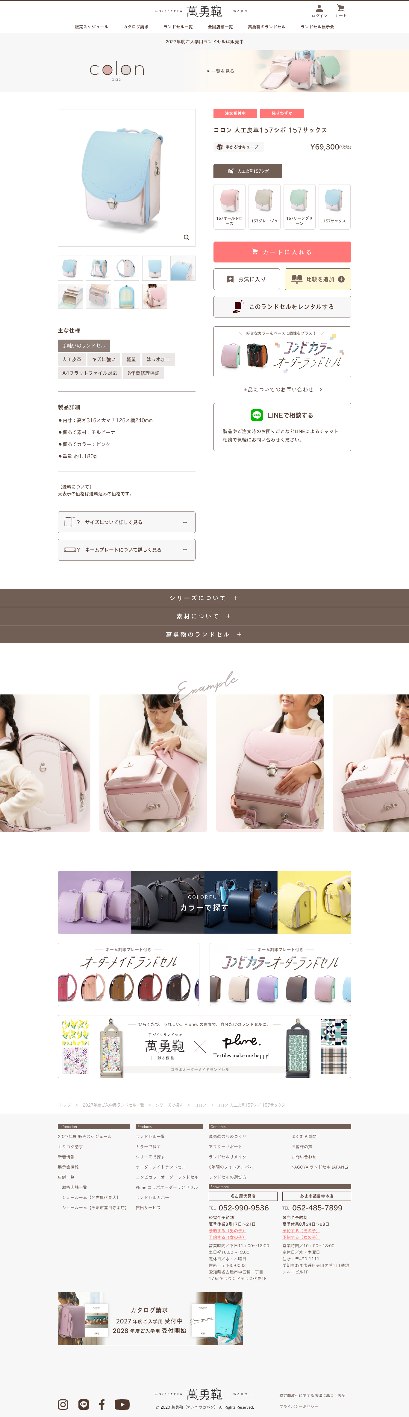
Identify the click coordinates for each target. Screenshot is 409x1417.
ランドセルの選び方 (227, 1177)
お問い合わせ (303, 1157)
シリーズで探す (169, 1105)
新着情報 (66, 1157)
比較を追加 (320, 279)
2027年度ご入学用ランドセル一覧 (113, 1105)
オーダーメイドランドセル (161, 1167)
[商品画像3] (155, 258)
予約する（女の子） (227, 1237)
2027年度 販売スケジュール (85, 1136)
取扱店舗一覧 (74, 1187)
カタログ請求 (136, 27)
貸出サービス (148, 1208)
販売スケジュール (91, 27)
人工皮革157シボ (253, 171)
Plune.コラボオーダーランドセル (167, 1187)
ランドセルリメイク (227, 1157)
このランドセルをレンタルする (291, 307)
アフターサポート (225, 1147)
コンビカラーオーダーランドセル (167, 1177)
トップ (65, 1105)
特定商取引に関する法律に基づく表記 (312, 1396)
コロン (200, 1105)
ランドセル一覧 (150, 1136)
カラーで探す (148, 1147)
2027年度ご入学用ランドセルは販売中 (205, 41)
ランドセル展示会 (317, 27)
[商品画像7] (126, 286)
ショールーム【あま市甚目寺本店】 (95, 1208)
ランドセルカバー (152, 1197)
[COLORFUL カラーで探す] (204, 873)
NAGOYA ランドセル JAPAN (317, 1167)
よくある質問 (303, 1136)
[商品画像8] (155, 286)
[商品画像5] (70, 286)
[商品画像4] (183, 258)
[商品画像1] (98, 258)
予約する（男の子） (227, 1231)
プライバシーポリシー (298, 1407)
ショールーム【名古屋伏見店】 (91, 1197)
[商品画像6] (98, 286)
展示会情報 (68, 1167)
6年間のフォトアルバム (231, 1167)
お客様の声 (301, 1147)
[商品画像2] (126, 258)
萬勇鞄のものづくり (227, 1136)
